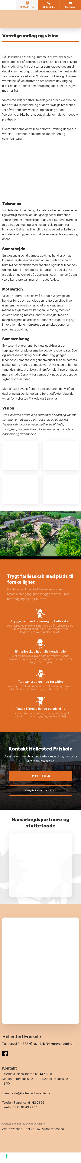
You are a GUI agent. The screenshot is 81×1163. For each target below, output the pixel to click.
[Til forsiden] (40, 19)
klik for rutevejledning (56, 1044)
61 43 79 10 (29, 1107)
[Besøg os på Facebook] (5, 1053)
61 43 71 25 (36, 1102)
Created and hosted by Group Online (23, 1123)
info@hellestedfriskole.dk (31, 1093)
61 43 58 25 (43, 1074)
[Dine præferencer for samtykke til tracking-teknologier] (6, 1156)
